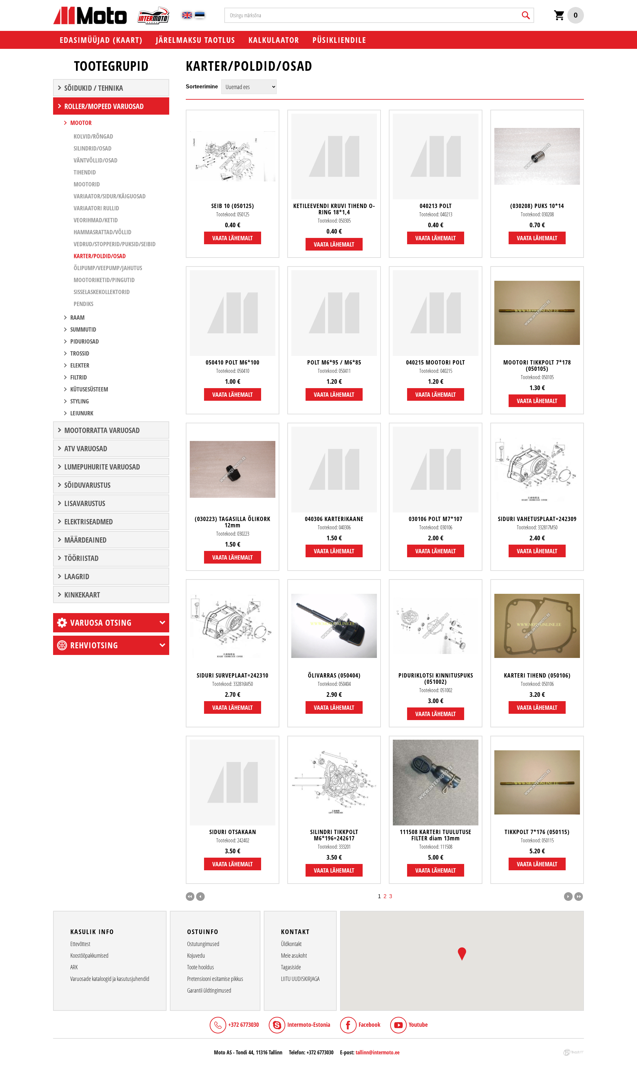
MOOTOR (81, 123)
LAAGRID (76, 576)
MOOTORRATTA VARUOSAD (102, 430)
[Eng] (187, 15)
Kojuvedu (196, 955)
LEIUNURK (81, 413)
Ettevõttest (80, 943)
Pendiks (83, 304)
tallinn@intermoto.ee (377, 1052)
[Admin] (2, 3)
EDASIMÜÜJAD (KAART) (101, 39)
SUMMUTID (83, 329)
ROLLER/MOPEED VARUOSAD (104, 106)
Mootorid (87, 184)
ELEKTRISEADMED (88, 521)
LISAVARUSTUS (84, 503)
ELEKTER (79, 365)
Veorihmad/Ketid (96, 220)
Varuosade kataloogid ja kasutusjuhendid (109, 978)
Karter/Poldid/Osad (100, 256)
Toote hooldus (200, 967)
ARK (74, 967)
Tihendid (85, 172)
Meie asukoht (294, 955)
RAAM (77, 317)
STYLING (79, 401)
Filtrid (78, 377)
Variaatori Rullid (96, 208)
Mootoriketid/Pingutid (104, 280)
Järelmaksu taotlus (195, 39)
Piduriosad (84, 341)
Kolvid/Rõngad (93, 136)
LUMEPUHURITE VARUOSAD (102, 467)
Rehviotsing (94, 645)
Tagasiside (291, 967)
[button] (462, 954)
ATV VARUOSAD (85, 448)
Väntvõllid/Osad (95, 160)
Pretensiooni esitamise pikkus (215, 978)
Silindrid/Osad (92, 148)
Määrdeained (85, 540)
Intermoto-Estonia (308, 1024)
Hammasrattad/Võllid (102, 232)
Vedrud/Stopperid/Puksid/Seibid (115, 244)
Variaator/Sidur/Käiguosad (110, 196)
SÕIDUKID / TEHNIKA (93, 88)
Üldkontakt (291, 943)
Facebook (369, 1024)
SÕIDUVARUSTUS (87, 485)
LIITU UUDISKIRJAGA (300, 978)
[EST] (199, 15)
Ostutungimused (203, 943)
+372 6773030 (243, 1024)
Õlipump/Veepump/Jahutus (108, 268)
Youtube (418, 1024)
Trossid (79, 353)
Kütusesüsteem (89, 389)
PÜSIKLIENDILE (339, 39)
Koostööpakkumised (89, 955)
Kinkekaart (82, 594)
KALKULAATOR (273, 39)
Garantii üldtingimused (209, 990)
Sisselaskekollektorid (102, 292)
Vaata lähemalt (232, 238)
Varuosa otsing (101, 622)
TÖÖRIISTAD (81, 558)
